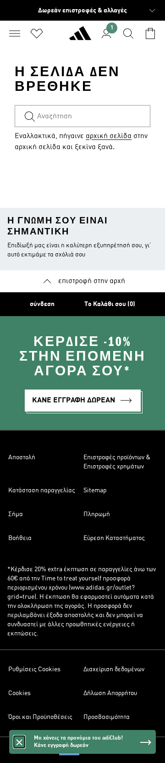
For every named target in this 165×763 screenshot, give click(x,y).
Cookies (19, 693)
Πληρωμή (96, 514)
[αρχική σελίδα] (80, 37)
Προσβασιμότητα (106, 717)
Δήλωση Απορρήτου (110, 693)
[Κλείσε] (19, 742)
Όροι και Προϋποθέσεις (40, 717)
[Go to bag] (150, 33)
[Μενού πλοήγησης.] (15, 33)
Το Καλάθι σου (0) (109, 304)
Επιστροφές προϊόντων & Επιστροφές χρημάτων (116, 462)
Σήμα (15, 514)
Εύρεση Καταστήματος (114, 538)
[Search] (128, 33)
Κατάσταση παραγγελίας (41, 490)
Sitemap (95, 490)
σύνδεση (42, 304)
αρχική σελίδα (109, 136)
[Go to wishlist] (37, 33)
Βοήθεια (20, 538)
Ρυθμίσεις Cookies (34, 669)
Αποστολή (21, 457)
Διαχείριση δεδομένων (113, 669)
